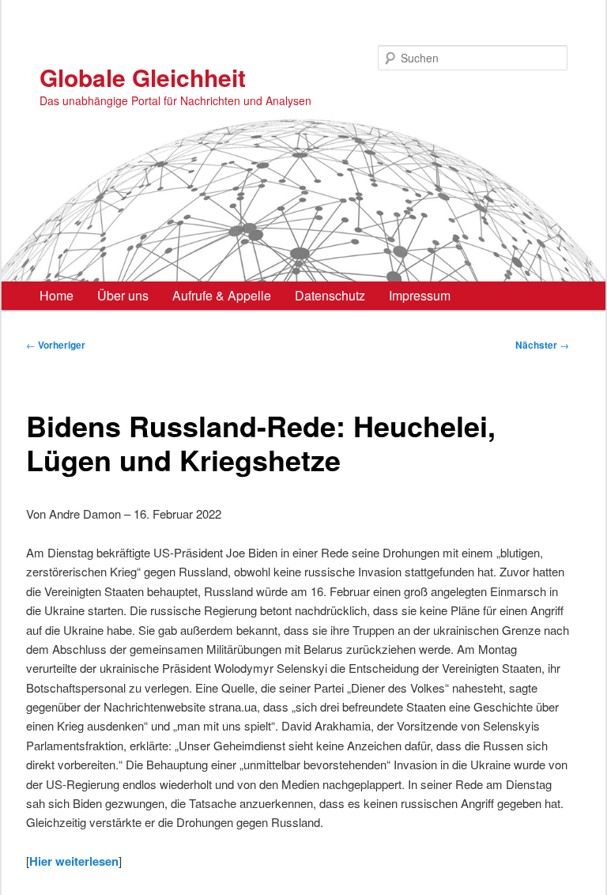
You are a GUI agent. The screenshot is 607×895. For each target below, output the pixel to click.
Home (57, 295)
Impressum (420, 295)
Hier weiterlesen (74, 861)
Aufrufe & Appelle (221, 295)
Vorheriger (55, 345)
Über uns (123, 295)
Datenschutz (330, 295)
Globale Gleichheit (143, 77)
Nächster (542, 345)
